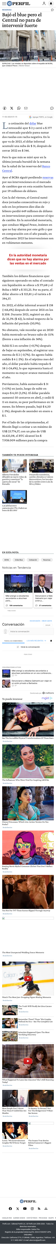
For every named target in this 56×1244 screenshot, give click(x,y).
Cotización (33, 560)
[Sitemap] (46, 1209)
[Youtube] (25, 1208)
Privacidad (43, 1218)
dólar (32, 123)
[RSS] (39, 1208)
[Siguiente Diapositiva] (51, 590)
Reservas (46, 560)
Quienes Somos (19, 1218)
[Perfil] (28, 1202)
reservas (48, 177)
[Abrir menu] (4, 3)
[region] (28, 657)
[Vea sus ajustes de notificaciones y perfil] (51, 3)
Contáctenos (32, 1218)
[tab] (13, 641)
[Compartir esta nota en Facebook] (4, 108)
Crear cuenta (47, 621)
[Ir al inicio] (18, 3)
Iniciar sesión (35, 621)
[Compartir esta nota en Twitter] (11, 108)
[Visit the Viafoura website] (48, 693)
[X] (17, 1209)
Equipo (51, 1218)
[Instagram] (32, 1209)
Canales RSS (7, 1218)
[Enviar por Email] (25, 108)
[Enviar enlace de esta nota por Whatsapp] (18, 108)
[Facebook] (10, 1209)
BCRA (6, 560)
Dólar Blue (19, 560)
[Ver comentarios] (52, 10)
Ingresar (44, 3)
